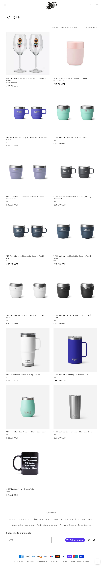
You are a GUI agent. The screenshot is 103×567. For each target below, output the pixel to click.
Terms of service (69, 561)
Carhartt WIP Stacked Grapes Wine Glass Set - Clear (27, 79)
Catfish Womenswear (47, 525)
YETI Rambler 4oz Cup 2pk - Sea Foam (71, 138)
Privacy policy (55, 561)
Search (12, 519)
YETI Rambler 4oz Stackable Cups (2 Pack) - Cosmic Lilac (25, 198)
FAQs (55, 519)
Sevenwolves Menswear (23, 525)
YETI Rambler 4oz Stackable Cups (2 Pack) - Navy (73, 257)
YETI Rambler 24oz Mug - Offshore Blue (71, 375)
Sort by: (55, 27)
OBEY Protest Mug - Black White (20, 489)
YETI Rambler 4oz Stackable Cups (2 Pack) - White (25, 316)
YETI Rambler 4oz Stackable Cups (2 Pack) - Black (73, 316)
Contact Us (23, 519)
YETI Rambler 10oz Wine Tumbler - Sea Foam (26, 432)
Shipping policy (83, 561)
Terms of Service (68, 525)
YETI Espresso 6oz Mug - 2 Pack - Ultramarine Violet (26, 139)
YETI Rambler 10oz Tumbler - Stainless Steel (73, 432)
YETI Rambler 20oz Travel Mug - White (23, 375)
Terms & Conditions (69, 519)
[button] (5, 5)
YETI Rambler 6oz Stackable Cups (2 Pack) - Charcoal (73, 198)
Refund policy (84, 525)
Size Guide (87, 519)
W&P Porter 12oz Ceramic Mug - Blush (70, 78)
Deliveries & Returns (41, 519)
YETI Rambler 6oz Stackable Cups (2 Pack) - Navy (25, 257)
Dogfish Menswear (28, 561)
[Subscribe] (48, 540)
